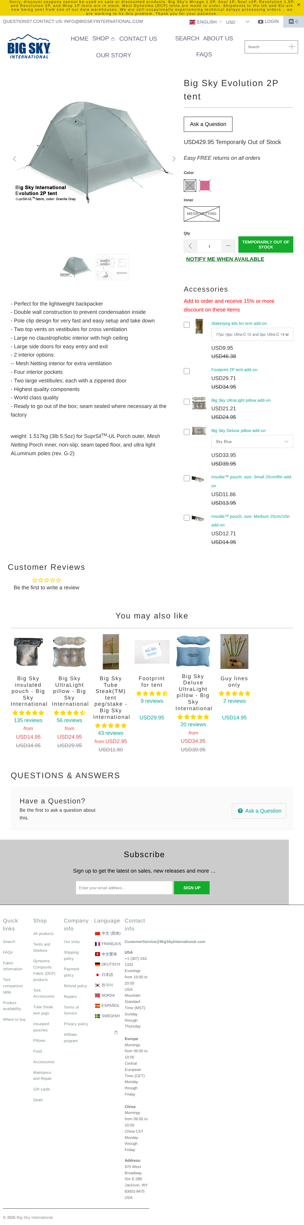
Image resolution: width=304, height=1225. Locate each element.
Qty (187, 233)
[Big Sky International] (29, 47)
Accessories (44, 1062)
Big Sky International (35, 1217)
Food (37, 1051)
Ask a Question (208, 124)
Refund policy (75, 986)
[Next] (173, 159)
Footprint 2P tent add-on (234, 369)
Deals (38, 1100)
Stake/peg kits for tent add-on (239, 323)
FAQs (8, 952)
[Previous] (15, 159)
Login (272, 21)
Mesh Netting (201, 213)
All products (43, 933)
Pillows (39, 1040)
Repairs (70, 996)
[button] (206, 22)
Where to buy (14, 1019)
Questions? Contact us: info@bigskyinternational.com (73, 21)
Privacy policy (76, 1024)
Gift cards (41, 1089)
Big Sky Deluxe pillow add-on (238, 430)
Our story (72, 941)
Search (9, 941)
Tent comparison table (13, 985)
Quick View (199, 331)
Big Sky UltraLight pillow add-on (241, 400)
